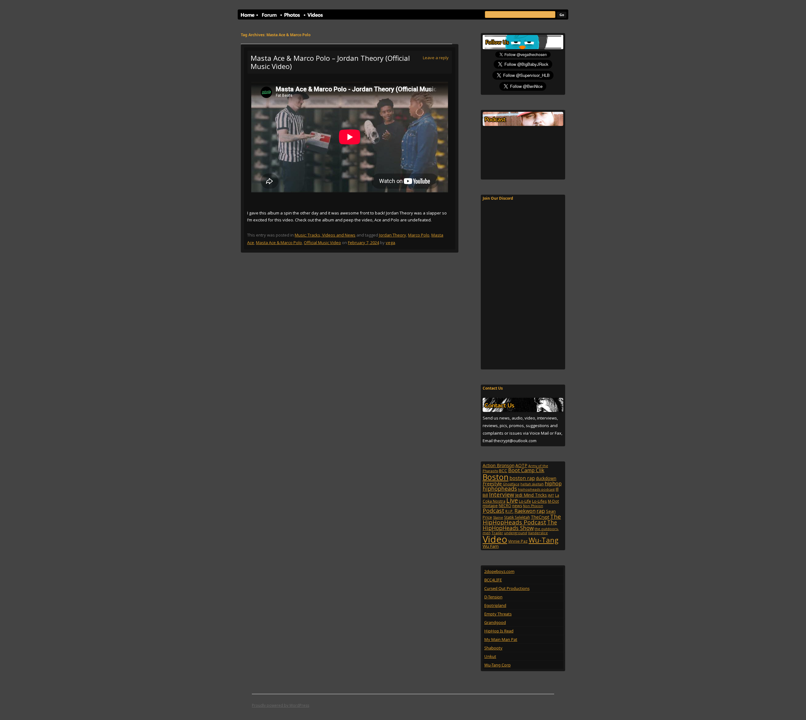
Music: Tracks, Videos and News (325, 235)
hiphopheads (500, 488)
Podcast (493, 510)
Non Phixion (533, 506)
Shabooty (493, 648)
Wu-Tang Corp (497, 665)
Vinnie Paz (518, 541)
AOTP (521, 465)
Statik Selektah (517, 517)
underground (515, 532)
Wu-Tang (544, 540)
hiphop (553, 483)
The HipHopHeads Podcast (522, 519)
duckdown (546, 478)
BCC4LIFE (493, 580)
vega (390, 242)
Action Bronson (498, 465)
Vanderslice (538, 532)
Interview (501, 494)
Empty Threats (498, 614)
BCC (503, 470)
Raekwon (525, 510)
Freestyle (492, 483)
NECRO (505, 505)
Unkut (490, 656)
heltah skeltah (532, 484)
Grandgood (495, 622)
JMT (551, 495)
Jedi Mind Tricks (531, 495)
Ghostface (511, 484)
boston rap (522, 478)
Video (495, 539)
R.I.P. (509, 511)
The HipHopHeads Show (520, 525)
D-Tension (493, 597)
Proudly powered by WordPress (280, 705)
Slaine (498, 517)
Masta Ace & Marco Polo (279, 242)
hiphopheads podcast (536, 489)
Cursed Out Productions (507, 588)
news (517, 505)
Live (512, 500)
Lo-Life (525, 501)
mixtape (490, 505)
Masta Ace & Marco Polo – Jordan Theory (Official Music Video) (330, 62)
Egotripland (495, 605)
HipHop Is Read (499, 631)
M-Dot (553, 501)
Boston (495, 476)
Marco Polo (418, 235)
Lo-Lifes (539, 501)
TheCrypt (540, 517)
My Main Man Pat (500, 639)
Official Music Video (322, 242)
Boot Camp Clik (526, 470)
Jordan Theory (392, 235)
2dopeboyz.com (499, 571)
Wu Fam (491, 546)
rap (540, 510)
